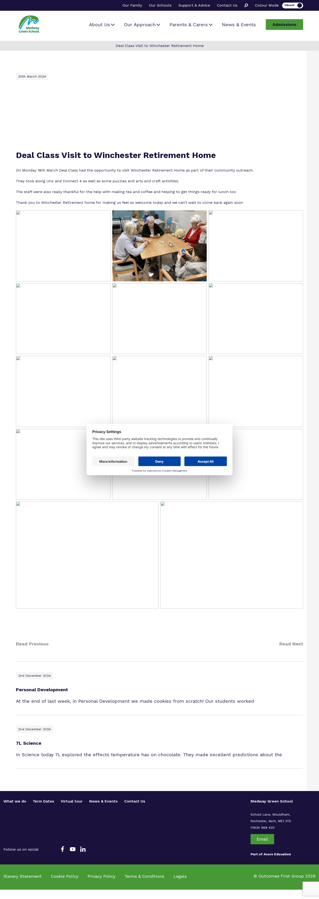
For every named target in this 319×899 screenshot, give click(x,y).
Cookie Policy (64, 876)
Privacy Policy (101, 876)
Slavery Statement (23, 876)
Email (262, 839)
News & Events (239, 24)
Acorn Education (277, 854)
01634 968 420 (263, 827)
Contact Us (227, 5)
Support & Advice (194, 5)
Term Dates (43, 801)
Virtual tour (72, 801)
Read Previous (32, 644)
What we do (15, 801)
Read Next (291, 644)
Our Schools (160, 5)
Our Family (132, 5)
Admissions (284, 24)
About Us (99, 24)
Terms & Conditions (144, 876)
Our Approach (140, 24)
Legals (180, 876)
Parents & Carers (189, 24)
